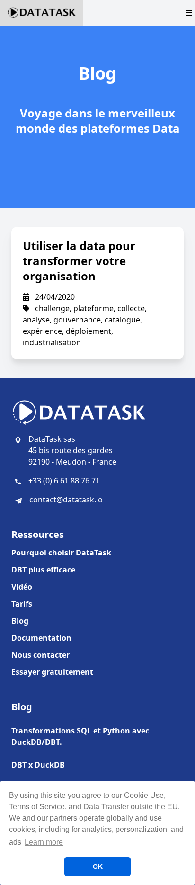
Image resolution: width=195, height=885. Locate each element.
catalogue (122, 319)
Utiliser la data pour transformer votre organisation (79, 261)
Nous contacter (40, 655)
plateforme (93, 308)
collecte (131, 308)
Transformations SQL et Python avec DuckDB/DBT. (80, 736)
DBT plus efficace (43, 569)
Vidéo (21, 586)
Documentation (41, 638)
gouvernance (77, 319)
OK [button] (98, 866)
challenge (52, 308)
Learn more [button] (44, 842)
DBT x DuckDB (38, 765)
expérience (42, 331)
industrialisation (52, 342)
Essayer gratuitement (52, 672)
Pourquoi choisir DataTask (61, 552)
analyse (36, 319)
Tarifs (21, 604)
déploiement (88, 331)
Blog (19, 621)
